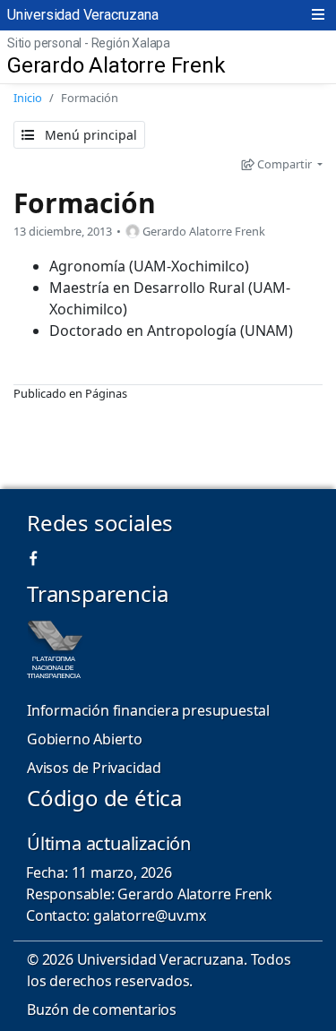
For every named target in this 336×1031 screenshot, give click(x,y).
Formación (84, 203)
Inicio (27, 98)
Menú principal (89, 134)
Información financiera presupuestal (148, 710)
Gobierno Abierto (84, 739)
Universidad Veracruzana (82, 14)
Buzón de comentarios (102, 1009)
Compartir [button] (284, 164)
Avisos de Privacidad (94, 768)
